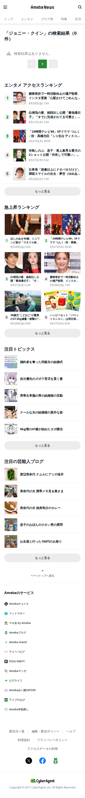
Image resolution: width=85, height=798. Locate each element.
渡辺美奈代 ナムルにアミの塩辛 (42, 474)
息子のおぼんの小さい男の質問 (41, 524)
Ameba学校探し (19, 709)
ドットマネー (17, 613)
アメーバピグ (17, 652)
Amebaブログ (17, 632)
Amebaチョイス (19, 604)
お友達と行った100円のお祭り (41, 541)
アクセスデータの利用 (42, 749)
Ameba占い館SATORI (22, 690)
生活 (78, 19)
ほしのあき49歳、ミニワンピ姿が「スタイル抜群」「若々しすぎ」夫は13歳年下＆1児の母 (25, 244)
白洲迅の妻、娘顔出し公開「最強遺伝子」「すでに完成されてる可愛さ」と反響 (55, 116)
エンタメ (27, 19)
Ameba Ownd (18, 642)
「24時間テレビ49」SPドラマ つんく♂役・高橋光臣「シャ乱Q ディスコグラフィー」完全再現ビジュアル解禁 (54, 135)
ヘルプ (71, 731)
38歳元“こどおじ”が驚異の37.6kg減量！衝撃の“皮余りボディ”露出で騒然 (25, 318)
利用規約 (24, 740)
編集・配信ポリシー (45, 731)
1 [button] (42, 64)
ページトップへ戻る (42, 575)
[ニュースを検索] (79, 7)
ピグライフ (15, 680)
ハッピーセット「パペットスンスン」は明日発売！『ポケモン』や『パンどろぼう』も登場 (64, 320)
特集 (64, 19)
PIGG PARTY (17, 661)
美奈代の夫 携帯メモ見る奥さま (42, 491)
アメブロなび (17, 700)
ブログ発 (47, 19)
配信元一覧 (17, 731)
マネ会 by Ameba (20, 623)
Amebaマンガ (17, 671)
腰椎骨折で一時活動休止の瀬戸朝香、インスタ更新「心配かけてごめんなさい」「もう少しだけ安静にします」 (55, 97)
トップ (8, 19)
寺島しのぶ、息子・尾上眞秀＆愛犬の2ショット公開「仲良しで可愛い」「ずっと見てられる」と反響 (55, 154)
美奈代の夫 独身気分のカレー (40, 508)
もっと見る (42, 191)
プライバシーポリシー (52, 740)
